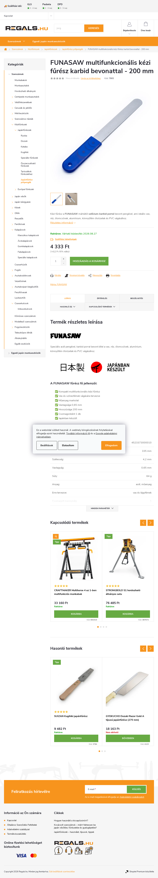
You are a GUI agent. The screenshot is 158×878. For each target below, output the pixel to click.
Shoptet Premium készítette (141, 871)
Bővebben (128, 738)
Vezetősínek (20, 281)
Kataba (24, 146)
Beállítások (46, 445)
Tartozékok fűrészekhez (26, 173)
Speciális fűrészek (29, 157)
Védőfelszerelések (23, 102)
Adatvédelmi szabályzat (18, 829)
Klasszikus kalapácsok (28, 235)
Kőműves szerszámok (25, 316)
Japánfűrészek (24, 130)
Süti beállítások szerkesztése (62, 871)
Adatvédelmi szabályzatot (132, 797)
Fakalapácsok (24, 251)
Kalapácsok (20, 229)
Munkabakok (21, 80)
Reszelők (19, 218)
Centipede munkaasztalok (27, 96)
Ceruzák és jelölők (23, 107)
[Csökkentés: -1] (63, 263)
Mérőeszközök (22, 113)
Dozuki (24, 141)
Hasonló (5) (66, 306)
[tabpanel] (76, 576)
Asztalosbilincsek (23, 275)
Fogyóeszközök (22, 327)
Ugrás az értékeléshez (91, 78)
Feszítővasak (21, 292)
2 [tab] (101, 627)
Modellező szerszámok (25, 321)
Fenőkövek (20, 224)
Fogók (18, 270)
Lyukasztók (20, 297)
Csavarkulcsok (21, 303)
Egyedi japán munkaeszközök (26, 353)
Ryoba (24, 135)
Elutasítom (68, 445)
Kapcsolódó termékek (100, 306)
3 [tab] (103, 627)
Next (151, 523)
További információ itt (78, 433)
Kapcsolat (8, 16)
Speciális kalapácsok (27, 257)
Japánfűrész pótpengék (27, 181)
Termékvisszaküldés (16, 833)
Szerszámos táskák (24, 118)
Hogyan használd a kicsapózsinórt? (71, 820)
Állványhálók (21, 338)
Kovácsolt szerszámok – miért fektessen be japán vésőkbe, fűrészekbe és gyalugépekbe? (75, 826)
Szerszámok (18, 74)
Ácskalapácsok (25, 240)
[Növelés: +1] (63, 259)
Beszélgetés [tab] (136, 298)
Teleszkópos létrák (23, 332)
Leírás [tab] (67, 298)
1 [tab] (98, 627)
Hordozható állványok (25, 91)
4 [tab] (106, 627)
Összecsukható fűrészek (28, 165)
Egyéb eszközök (22, 343)
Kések (17, 207)
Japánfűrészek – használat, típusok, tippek (74, 832)
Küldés (136, 789)
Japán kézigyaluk (23, 202)
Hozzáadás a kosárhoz (89, 261)
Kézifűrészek (21, 124)
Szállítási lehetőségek (66, 239)
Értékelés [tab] (102, 298)
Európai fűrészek (26, 189)
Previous (143, 523)
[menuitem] (16, 41)
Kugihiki (24, 152)
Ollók (17, 213)
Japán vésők (20, 196)
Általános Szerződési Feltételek (22, 824)
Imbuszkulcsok (25, 308)
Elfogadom (111, 445)
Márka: (58, 284)
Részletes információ (61, 222)
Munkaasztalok (22, 85)
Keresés (93, 28)
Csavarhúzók (21, 264)
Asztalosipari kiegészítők (26, 286)
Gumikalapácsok (25, 246)
